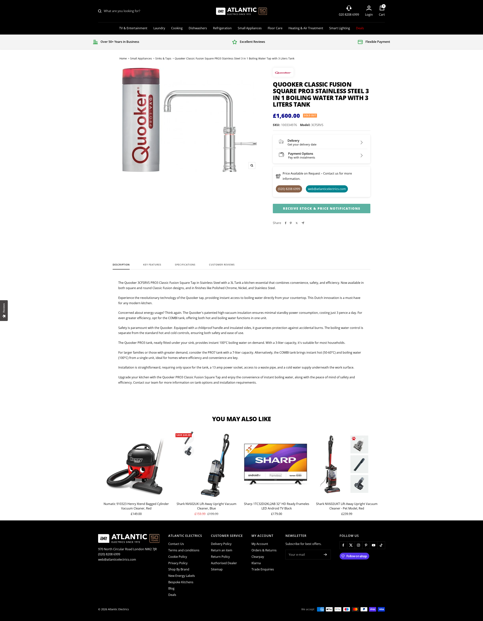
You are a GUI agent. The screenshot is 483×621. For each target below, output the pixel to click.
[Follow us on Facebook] (343, 545)
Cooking (177, 28)
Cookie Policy (177, 557)
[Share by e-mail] (303, 223)
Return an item (221, 550)
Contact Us (176, 544)
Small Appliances (250, 28)
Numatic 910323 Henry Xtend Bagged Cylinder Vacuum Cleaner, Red (136, 506)
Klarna (256, 563)
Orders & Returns (264, 550)
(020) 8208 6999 (109, 554)
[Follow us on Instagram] (358, 545)
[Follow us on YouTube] (373, 545)
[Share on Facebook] (285, 223)
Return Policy (220, 557)
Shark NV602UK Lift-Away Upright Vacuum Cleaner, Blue (206, 506)
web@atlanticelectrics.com (117, 559)
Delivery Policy (221, 544)
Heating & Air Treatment (305, 28)
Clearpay (257, 557)
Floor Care (275, 28)
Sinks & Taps (163, 58)
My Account (259, 544)
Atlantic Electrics (118, 609)
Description (121, 264)
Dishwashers (198, 28)
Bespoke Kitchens (180, 582)
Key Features (152, 264)
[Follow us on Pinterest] (366, 545)
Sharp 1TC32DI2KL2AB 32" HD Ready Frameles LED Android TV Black (276, 506)
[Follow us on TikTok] (381, 545)
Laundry (159, 28)
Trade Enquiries (262, 569)
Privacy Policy (178, 563)
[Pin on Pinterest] (291, 223)
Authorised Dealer (224, 563)
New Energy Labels (181, 576)
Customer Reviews (222, 264)
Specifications (185, 264)
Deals (360, 28)
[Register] (325, 554)
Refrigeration (222, 28)
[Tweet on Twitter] (296, 223)
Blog (171, 588)
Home (123, 58)
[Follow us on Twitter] (351, 545)
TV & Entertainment (133, 28)
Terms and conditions (183, 550)
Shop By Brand (178, 569)
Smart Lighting (339, 28)
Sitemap (217, 569)
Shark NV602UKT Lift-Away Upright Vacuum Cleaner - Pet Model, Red (347, 506)
